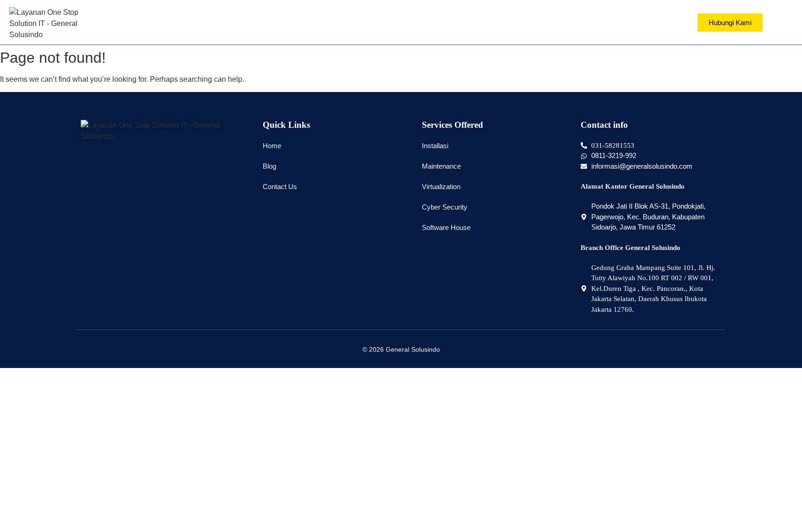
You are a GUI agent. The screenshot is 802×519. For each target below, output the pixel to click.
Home (272, 146)
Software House (446, 227)
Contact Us (280, 187)
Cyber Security (444, 207)
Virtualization (441, 187)
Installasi (435, 146)
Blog (269, 166)
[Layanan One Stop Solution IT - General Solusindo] (55, 23)
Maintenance (441, 166)
